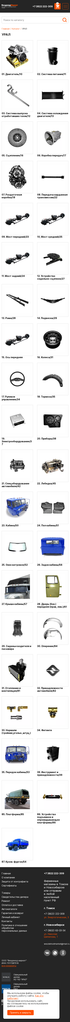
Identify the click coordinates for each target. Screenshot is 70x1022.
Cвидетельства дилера (15, 896)
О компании (8, 877)
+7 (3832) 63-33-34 (54, 930)
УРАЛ (24, 29)
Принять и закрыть (20, 1012)
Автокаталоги (9, 909)
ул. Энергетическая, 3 (56, 917)
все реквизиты (9, 965)
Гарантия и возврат (13, 913)
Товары (6, 892)
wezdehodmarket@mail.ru (57, 944)
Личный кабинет (11, 917)
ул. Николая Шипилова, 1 (51, 935)
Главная (6, 29)
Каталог (16, 29)
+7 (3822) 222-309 (54, 913)
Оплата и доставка (12, 905)
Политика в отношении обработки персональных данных (14, 928)
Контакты (7, 921)
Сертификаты (9, 885)
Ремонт (6, 901)
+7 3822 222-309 (43, 6)
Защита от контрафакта (15, 881)
